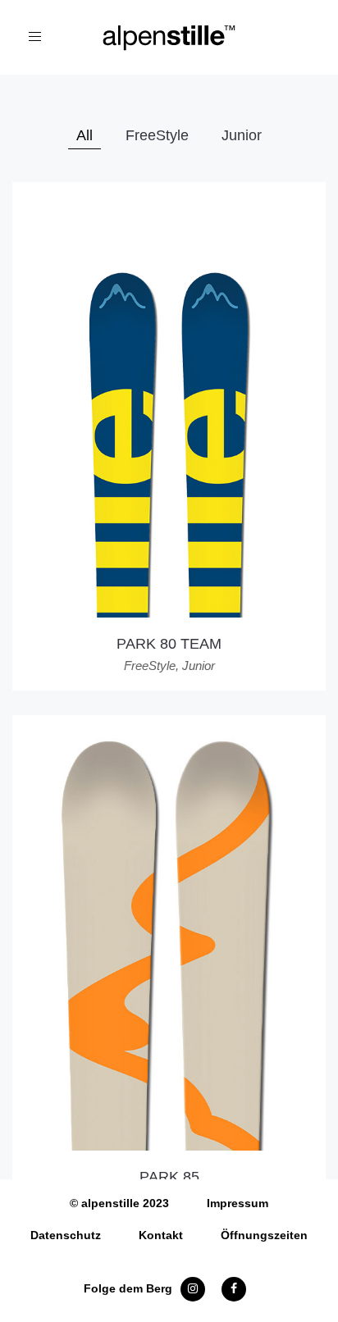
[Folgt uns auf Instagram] (192, 1288)
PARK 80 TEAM (169, 644)
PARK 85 (169, 1177)
